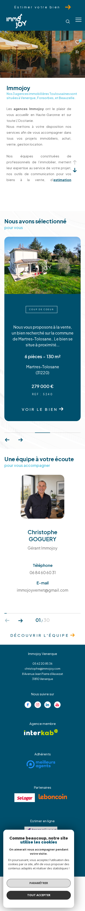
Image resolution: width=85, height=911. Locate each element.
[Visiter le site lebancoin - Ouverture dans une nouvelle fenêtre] (52, 796)
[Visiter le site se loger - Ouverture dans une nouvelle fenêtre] (24, 797)
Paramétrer (38, 883)
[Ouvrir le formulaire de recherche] (67, 21)
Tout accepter (38, 895)
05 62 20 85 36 (42, 663)
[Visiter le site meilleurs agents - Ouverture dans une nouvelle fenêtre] (41, 764)
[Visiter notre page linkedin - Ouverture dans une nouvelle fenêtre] (47, 704)
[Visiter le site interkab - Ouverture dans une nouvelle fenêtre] (41, 732)
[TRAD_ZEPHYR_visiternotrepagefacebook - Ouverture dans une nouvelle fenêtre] (28, 704)
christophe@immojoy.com (42, 668)
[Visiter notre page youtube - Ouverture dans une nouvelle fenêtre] (57, 704)
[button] (20, 440)
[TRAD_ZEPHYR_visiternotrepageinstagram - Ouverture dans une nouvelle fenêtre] (37, 704)
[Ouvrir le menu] (78, 19)
